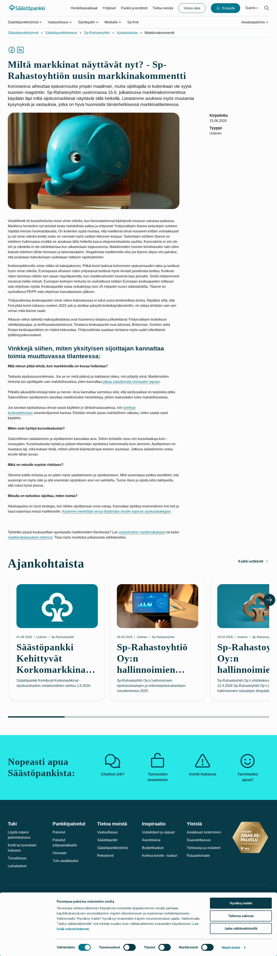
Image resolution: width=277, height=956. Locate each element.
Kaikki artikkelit (250, 561)
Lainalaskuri (17, 866)
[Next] (269, 600)
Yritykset (109, 8)
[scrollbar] (138, 717)
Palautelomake (198, 855)
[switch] (129, 947)
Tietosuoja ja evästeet (203, 848)
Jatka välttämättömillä (240, 928)
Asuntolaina (151, 840)
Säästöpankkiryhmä (23, 33)
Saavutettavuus (199, 840)
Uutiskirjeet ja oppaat (158, 832)
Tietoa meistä (163, 8)
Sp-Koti (133, 22)
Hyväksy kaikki (241, 903)
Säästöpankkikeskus (61, 33)
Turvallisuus (17, 858)
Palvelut (59, 832)
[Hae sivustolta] (266, 8)
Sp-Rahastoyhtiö (97, 33)
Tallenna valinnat (241, 916)
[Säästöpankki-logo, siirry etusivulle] (27, 8)
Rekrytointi (105, 855)
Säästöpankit (107, 840)
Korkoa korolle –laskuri (159, 855)
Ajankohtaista (127, 33)
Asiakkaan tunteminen (204, 832)
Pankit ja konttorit (134, 8)
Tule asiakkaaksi (65, 861)
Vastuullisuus (107, 832)
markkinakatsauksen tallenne (30, 537)
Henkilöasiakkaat (84, 8)
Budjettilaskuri (153, 848)
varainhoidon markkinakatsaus (142, 532)
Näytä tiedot (231, 947)
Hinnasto (59, 853)
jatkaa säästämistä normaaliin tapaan (131, 382)
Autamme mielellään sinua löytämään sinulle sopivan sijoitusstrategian (116, 511)
